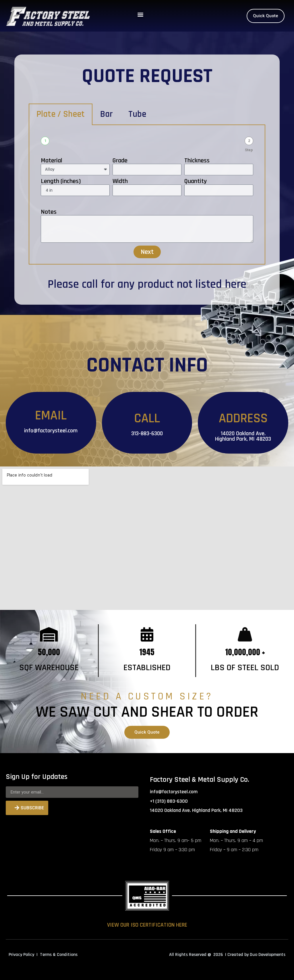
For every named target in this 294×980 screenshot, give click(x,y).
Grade (120, 161)
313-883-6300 (147, 433)
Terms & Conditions (59, 955)
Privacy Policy (21, 955)
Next (147, 252)
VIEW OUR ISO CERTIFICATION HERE (147, 925)
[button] (140, 14)
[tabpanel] (147, 195)
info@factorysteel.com (51, 430)
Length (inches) (61, 181)
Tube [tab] (137, 114)
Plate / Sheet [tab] (60, 114)
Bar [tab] (106, 114)
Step (249, 150)
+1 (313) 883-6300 (169, 801)
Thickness (197, 161)
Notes (49, 212)
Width (120, 181)
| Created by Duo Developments (255, 955)
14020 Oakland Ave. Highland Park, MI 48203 (243, 436)
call (90, 284)
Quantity (195, 181)
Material (51, 161)
